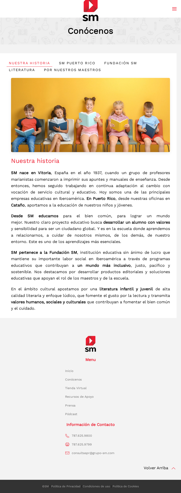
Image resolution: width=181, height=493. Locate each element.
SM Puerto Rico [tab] (77, 63)
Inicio (69, 371)
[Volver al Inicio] (90, 9)
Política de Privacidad (65, 486)
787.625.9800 (82, 435)
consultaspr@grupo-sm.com (93, 453)
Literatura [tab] (22, 70)
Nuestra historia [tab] (29, 63)
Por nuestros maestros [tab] (72, 70)
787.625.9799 (82, 444)
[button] (174, 9)
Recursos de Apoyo (79, 396)
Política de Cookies (126, 486)
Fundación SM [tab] (120, 63)
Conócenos (73, 379)
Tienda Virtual (76, 388)
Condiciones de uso (96, 486)
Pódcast (71, 414)
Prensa (70, 405)
